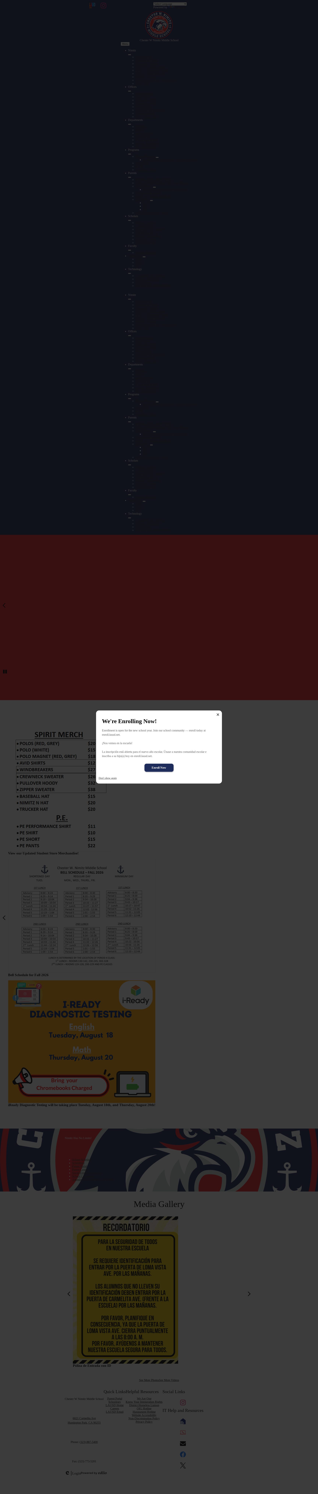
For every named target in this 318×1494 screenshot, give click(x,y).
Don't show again (108, 778)
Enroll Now (159, 767)
